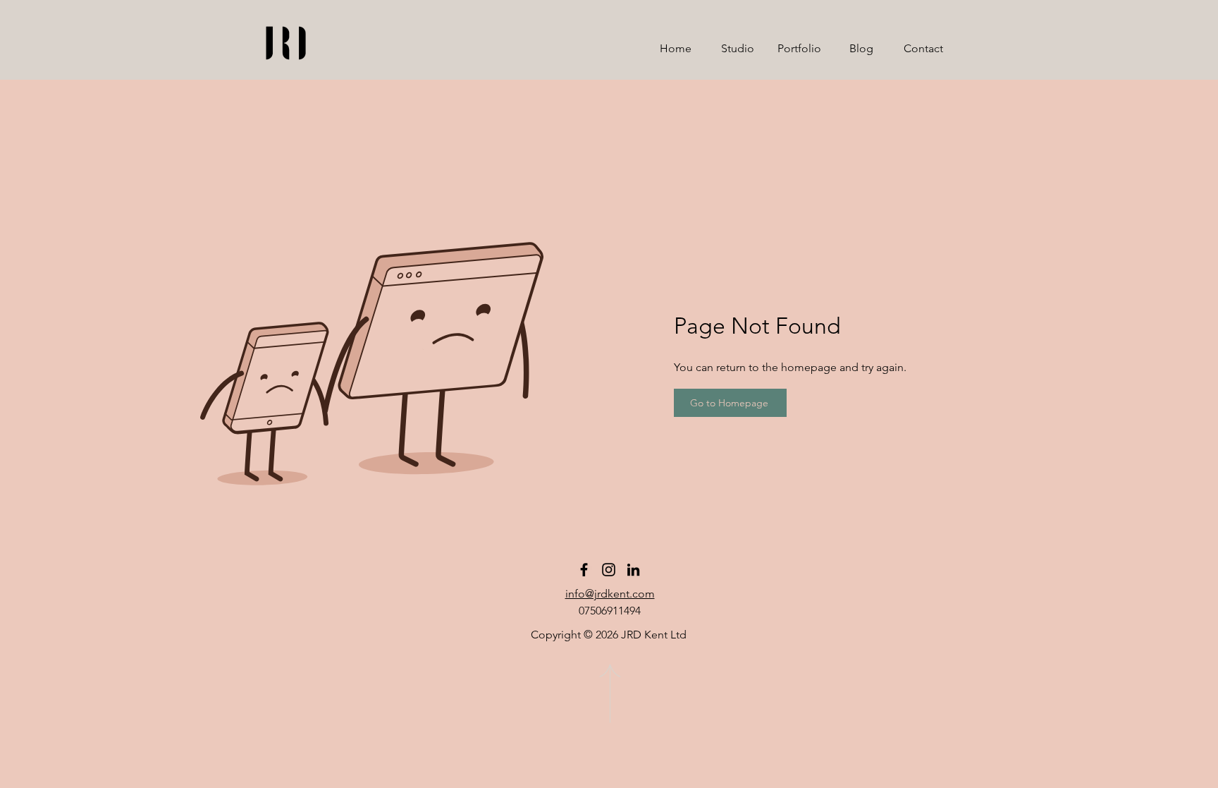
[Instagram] (608, 569)
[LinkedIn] (633, 569)
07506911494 (610, 610)
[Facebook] (584, 569)
